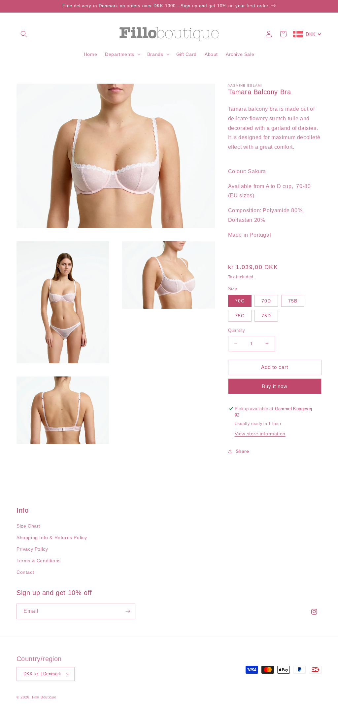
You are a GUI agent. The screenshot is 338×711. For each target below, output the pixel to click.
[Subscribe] (127, 611)
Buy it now (274, 386)
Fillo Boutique (44, 697)
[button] (24, 34)
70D (266, 300)
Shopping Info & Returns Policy (52, 537)
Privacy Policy (32, 549)
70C (240, 300)
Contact (25, 572)
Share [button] (242, 451)
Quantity (236, 330)
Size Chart (28, 526)
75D (266, 315)
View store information (260, 433)
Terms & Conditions (39, 560)
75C (240, 315)
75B (292, 300)
